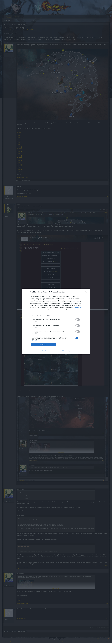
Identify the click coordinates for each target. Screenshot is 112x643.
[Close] (86, 292)
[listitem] (56, 316)
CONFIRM (43, 344)
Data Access (56, 351)
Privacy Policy (66, 351)
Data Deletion (46, 351)
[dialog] (56, 321)
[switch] (77, 319)
